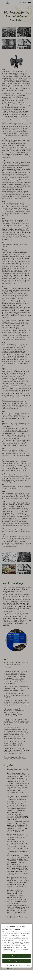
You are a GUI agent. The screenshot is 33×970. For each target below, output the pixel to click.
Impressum (28, 965)
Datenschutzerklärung (18, 965)
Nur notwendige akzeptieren (16, 961)
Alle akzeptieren (16, 955)
